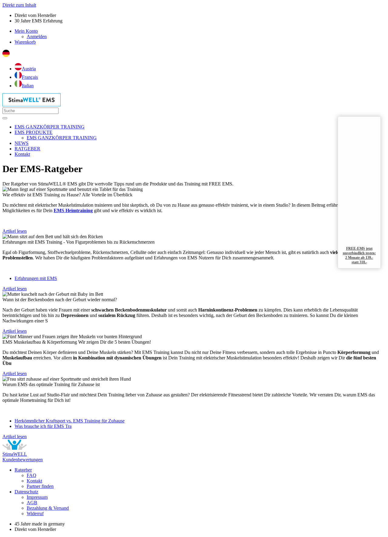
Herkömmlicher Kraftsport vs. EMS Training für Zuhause (70, 420)
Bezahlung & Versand (48, 508)
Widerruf (35, 513)
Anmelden (37, 36)
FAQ (31, 475)
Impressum (37, 497)
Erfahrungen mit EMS (36, 278)
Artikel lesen (14, 231)
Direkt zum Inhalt (19, 5)
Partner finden (40, 486)
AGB (32, 502)
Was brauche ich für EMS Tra (43, 426)
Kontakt (34, 480)
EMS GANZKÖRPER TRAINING (62, 137)
